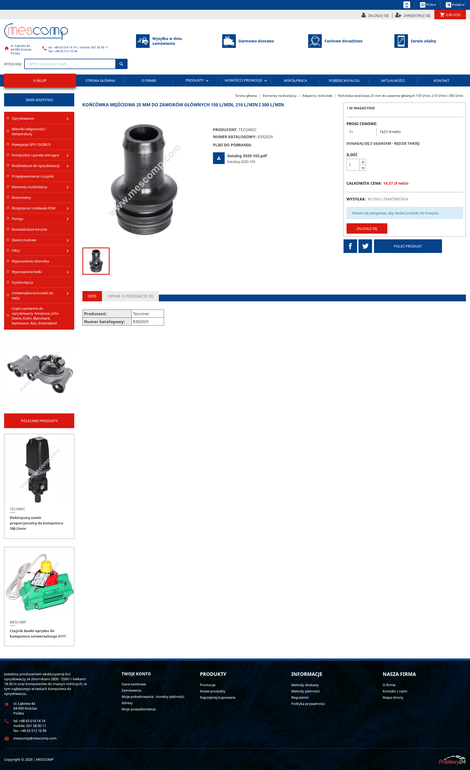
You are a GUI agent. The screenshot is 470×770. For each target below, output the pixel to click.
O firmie (148, 80)
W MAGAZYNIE (362, 108)
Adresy (127, 702)
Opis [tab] (92, 296)
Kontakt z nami (395, 691)
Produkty (197, 80)
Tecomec (247, 129)
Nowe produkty (212, 691)
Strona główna (100, 80)
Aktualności (393, 80)
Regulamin (300, 697)
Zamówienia (131, 690)
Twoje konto (136, 673)
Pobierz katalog (344, 80)
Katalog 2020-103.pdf (247, 155)
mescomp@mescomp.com (35, 738)
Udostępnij (350, 246)
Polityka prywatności (308, 703)
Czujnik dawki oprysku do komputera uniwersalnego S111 (38, 633)
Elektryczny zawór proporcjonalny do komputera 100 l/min (36, 523)
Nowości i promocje (246, 80)
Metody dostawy (305, 684)
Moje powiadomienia (139, 709)
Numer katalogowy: (235, 136)
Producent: (225, 129)
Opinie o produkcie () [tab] (130, 296)
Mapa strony (393, 697)
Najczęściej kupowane (217, 697)
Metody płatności (305, 691)
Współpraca (295, 80)
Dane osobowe (134, 684)
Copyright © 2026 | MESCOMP (29, 759)
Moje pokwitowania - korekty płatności (153, 696)
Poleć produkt (408, 246)
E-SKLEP (40, 80)
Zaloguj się (367, 228)
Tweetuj (365, 246)
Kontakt (441, 80)
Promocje (207, 684)
